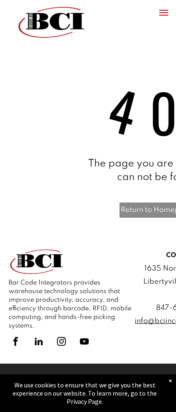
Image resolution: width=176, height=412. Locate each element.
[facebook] (16, 343)
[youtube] (84, 343)
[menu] (164, 13)
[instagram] (61, 343)
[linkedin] (38, 343)
